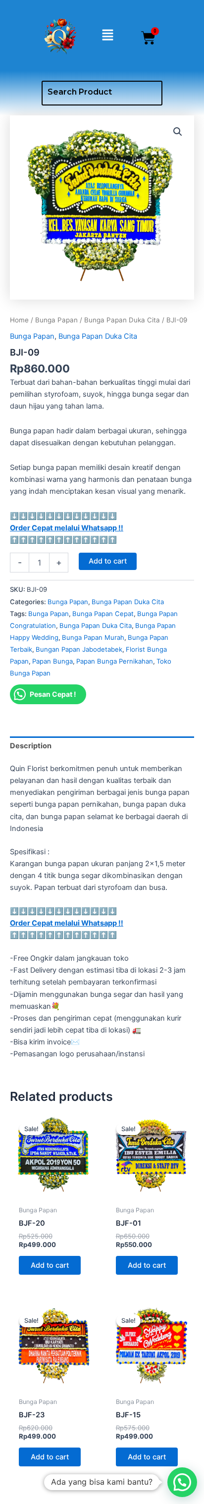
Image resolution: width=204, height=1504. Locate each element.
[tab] (102, 746)
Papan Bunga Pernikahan (114, 661)
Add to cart (108, 561)
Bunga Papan (56, 320)
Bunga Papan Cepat (103, 614)
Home (19, 320)
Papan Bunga (52, 661)
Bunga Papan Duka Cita (122, 320)
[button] (107, 35)
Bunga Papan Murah (93, 637)
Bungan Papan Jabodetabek (79, 649)
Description (30, 745)
